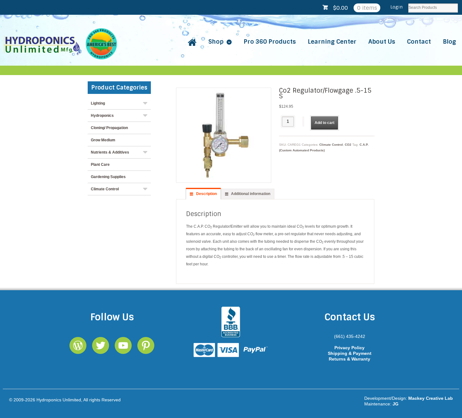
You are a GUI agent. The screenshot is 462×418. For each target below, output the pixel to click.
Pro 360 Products (270, 42)
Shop (215, 42)
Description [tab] (206, 194)
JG (396, 403)
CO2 (348, 144)
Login (396, 7)
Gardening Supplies (108, 177)
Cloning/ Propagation (109, 128)
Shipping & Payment (349, 353)
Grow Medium (103, 140)
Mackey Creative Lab (430, 398)
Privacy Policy (349, 347)
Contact (419, 42)
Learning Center (332, 42)
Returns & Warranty (349, 358)
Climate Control (331, 144)
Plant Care (100, 164)
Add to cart (324, 123)
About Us (381, 42)
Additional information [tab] (250, 194)
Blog (449, 42)
